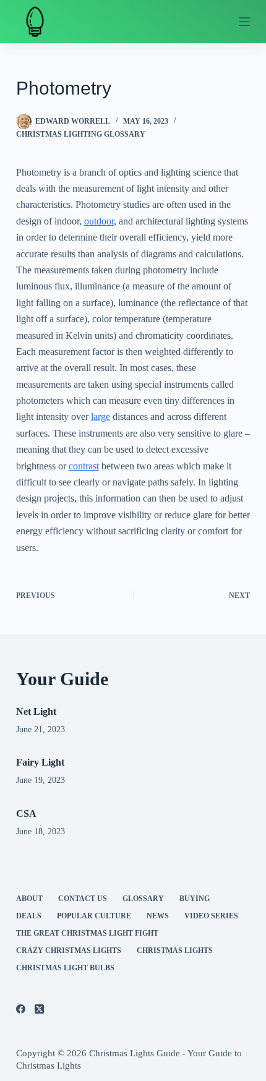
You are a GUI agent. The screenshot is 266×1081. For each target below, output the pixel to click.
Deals (28, 916)
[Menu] (244, 21)
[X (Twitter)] (39, 1009)
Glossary (143, 898)
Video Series (211, 916)
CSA (26, 813)
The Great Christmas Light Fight (87, 933)
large (100, 416)
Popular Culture (94, 916)
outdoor (99, 221)
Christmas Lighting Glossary (80, 134)
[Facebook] (20, 1009)
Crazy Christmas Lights (68, 950)
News (158, 916)
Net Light (36, 711)
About (29, 898)
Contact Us (82, 898)
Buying (194, 898)
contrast (84, 466)
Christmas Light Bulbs (65, 968)
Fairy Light (40, 762)
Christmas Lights (175, 950)
